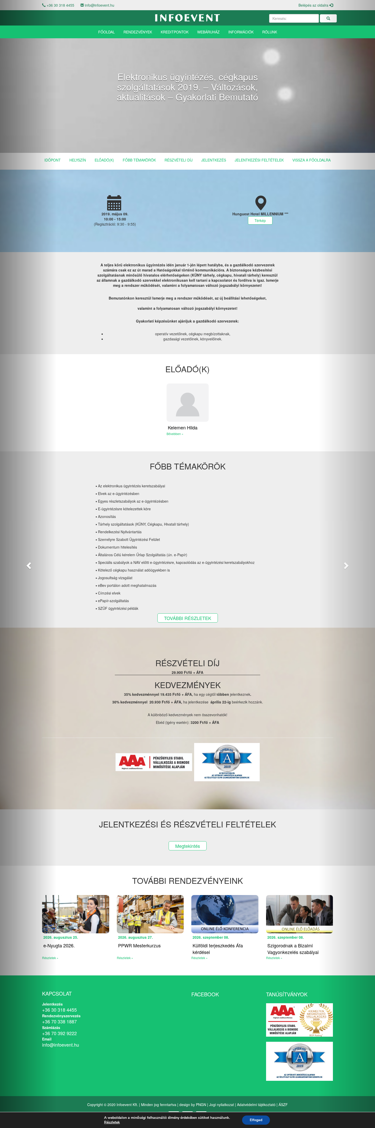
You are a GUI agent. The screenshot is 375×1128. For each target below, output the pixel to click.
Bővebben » (175, 433)
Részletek (112, 1122)
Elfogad (256, 1120)
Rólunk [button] (269, 31)
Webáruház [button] (208, 31)
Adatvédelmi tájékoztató (256, 1104)
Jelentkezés (213, 160)
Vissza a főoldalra (311, 160)
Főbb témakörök (139, 160)
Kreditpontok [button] (175, 31)
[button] (28, 564)
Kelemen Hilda (182, 427)
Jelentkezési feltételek (259, 160)
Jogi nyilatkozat (221, 1104)
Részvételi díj (179, 160)
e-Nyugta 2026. (59, 945)
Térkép (260, 220)
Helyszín (77, 160)
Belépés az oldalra (313, 5)
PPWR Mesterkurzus (139, 945)
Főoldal (106, 31)
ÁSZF (283, 1104)
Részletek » (125, 958)
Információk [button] (241, 31)
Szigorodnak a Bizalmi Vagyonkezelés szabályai (293, 948)
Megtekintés (187, 845)
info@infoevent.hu (99, 5)
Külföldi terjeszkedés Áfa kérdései (218, 948)
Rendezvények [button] (137, 31)
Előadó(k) (104, 160)
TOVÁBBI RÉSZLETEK (187, 618)
